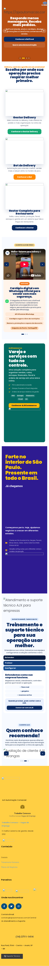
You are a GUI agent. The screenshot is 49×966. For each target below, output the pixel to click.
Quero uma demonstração (24, 45)
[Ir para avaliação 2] (22, 760)
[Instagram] (19, 906)
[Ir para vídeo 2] (25, 334)
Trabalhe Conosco (22, 813)
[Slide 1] (20, 58)
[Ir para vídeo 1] (22, 334)
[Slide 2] (23, 58)
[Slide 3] (26, 58)
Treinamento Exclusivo (10, 862)
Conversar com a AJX (24, 708)
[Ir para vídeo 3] (27, 334)
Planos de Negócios (9, 867)
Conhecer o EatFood (24, 39)
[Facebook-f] (4, 906)
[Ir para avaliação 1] (21, 760)
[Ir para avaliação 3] (24, 760)
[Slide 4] (28, 58)
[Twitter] (11, 906)
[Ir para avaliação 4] (27, 760)
